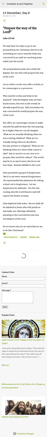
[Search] (43, 4)
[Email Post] (4, 234)
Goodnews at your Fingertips (20, 4)
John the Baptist (11, 237)
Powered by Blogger (25, 434)
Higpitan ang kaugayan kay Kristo (15, 417)
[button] (4, 20)
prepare (23, 237)
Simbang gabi (34, 237)
